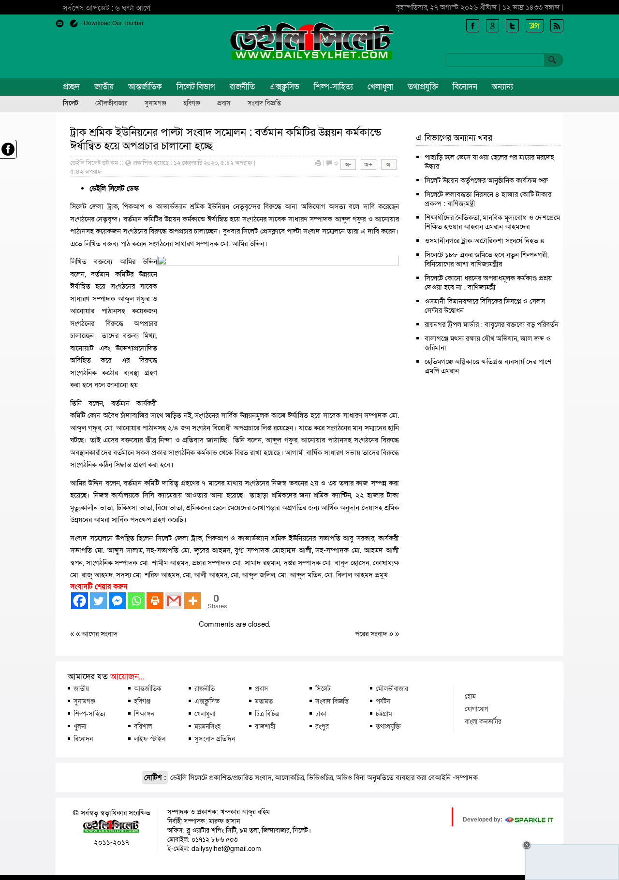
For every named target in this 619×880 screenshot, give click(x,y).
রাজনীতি (242, 86)
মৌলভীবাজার (111, 103)
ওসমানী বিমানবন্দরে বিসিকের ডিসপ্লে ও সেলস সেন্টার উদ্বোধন (485, 305)
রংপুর (322, 726)
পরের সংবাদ (372, 634)
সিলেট (70, 103)
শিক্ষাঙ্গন (144, 714)
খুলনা (80, 726)
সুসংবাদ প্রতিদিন (214, 739)
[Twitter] (98, 600)
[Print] (155, 600)
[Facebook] (79, 600)
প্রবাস (224, 103)
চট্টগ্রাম (384, 714)
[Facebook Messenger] (117, 600)
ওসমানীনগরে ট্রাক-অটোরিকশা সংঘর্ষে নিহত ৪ (485, 241)
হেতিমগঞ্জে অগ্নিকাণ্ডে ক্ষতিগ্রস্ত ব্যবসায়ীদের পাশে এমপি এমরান (488, 366)
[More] (192, 600)
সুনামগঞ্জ (155, 103)
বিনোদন (465, 86)
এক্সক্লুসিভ (284, 86)
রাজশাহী (265, 726)
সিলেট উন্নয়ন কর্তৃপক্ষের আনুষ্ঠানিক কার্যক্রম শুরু (486, 180)
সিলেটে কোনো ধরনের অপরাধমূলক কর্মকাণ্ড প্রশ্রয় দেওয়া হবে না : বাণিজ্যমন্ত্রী (488, 282)
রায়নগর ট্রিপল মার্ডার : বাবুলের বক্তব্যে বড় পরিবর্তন (492, 324)
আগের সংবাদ (100, 634)
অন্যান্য (502, 86)
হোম (470, 696)
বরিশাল (143, 726)
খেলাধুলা (380, 86)
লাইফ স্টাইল (149, 739)
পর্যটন (383, 701)
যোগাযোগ (476, 709)
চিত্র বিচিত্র (267, 714)
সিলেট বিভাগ (196, 86)
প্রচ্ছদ (71, 86)
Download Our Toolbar (114, 23)
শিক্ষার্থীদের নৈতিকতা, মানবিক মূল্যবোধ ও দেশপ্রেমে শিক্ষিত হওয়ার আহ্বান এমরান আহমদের (492, 222)
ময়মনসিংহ (207, 726)
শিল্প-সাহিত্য (333, 86)
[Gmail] (173, 600)
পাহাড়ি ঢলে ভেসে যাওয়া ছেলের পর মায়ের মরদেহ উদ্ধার (489, 161)
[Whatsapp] (136, 600)
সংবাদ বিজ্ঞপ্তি (264, 103)
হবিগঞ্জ (191, 103)
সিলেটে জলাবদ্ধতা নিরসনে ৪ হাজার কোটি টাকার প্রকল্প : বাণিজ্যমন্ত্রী (488, 199)
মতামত (264, 701)
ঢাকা (320, 714)
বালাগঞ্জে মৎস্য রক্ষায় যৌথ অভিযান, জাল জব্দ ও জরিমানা (488, 343)
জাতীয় (104, 86)
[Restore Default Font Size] (389, 168)
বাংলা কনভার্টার (483, 721)
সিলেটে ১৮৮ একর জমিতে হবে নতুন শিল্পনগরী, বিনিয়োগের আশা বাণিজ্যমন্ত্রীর (486, 259)
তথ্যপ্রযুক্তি (423, 86)
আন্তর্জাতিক (145, 86)
